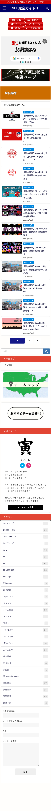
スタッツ (25, 603)
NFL (25, 563)
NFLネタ (25, 577)
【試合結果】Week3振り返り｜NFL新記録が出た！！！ (35, 138)
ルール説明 (25, 650)
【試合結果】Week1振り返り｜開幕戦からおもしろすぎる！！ (35, 175)
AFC (25, 550)
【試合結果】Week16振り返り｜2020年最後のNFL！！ (35, 288)
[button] (25, 50)
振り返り (25, 663)
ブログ (25, 623)
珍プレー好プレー (25, 676)
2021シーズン (25, 537)
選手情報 (25, 696)
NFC (25, 557)
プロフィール (25, 636)
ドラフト (25, 616)
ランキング (25, 643)
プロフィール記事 (25, 507)
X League (25, 583)
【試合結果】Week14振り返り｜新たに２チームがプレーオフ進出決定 (35, 326)
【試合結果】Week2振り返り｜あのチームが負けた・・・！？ (35, 156)
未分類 (25, 670)
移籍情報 (25, 683)
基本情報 (25, 656)
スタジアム (25, 596)
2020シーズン (25, 530)
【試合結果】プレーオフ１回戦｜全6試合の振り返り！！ (35, 251)
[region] (25, 50)
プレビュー (25, 630)
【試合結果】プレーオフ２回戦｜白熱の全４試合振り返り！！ (35, 232)
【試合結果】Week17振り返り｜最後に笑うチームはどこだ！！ (35, 269)
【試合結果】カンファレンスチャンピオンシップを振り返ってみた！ (35, 119)
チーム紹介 (25, 610)
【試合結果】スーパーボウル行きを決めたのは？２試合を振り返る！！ (35, 213)
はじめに (25, 590)
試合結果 (25, 690)
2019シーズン (25, 523)
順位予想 (25, 703)
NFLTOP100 (25, 570)
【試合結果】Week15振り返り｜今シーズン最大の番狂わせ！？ (35, 307)
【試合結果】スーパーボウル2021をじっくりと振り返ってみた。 (35, 194)
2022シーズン (25, 543)
